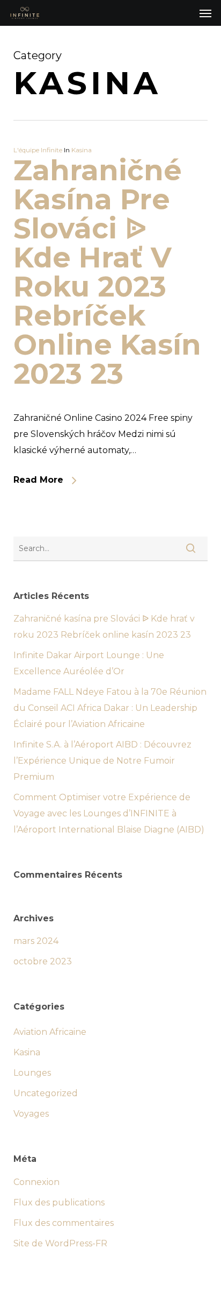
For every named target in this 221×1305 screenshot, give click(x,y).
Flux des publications (59, 1202)
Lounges (32, 1073)
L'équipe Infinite (37, 150)
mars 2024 (35, 941)
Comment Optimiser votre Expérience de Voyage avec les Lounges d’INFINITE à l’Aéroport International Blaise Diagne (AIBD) (108, 813)
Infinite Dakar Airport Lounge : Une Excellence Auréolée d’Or (88, 663)
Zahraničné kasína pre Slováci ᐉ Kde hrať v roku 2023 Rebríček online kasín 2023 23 (107, 272)
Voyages (31, 1114)
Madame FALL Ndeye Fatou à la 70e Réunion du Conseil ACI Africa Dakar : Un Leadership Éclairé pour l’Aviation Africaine (110, 708)
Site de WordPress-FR (60, 1243)
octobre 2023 (42, 961)
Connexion (36, 1182)
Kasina (81, 150)
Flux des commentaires (63, 1223)
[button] (205, 13)
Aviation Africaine (49, 1032)
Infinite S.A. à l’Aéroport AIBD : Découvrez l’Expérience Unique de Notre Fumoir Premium (102, 760)
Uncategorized (45, 1093)
